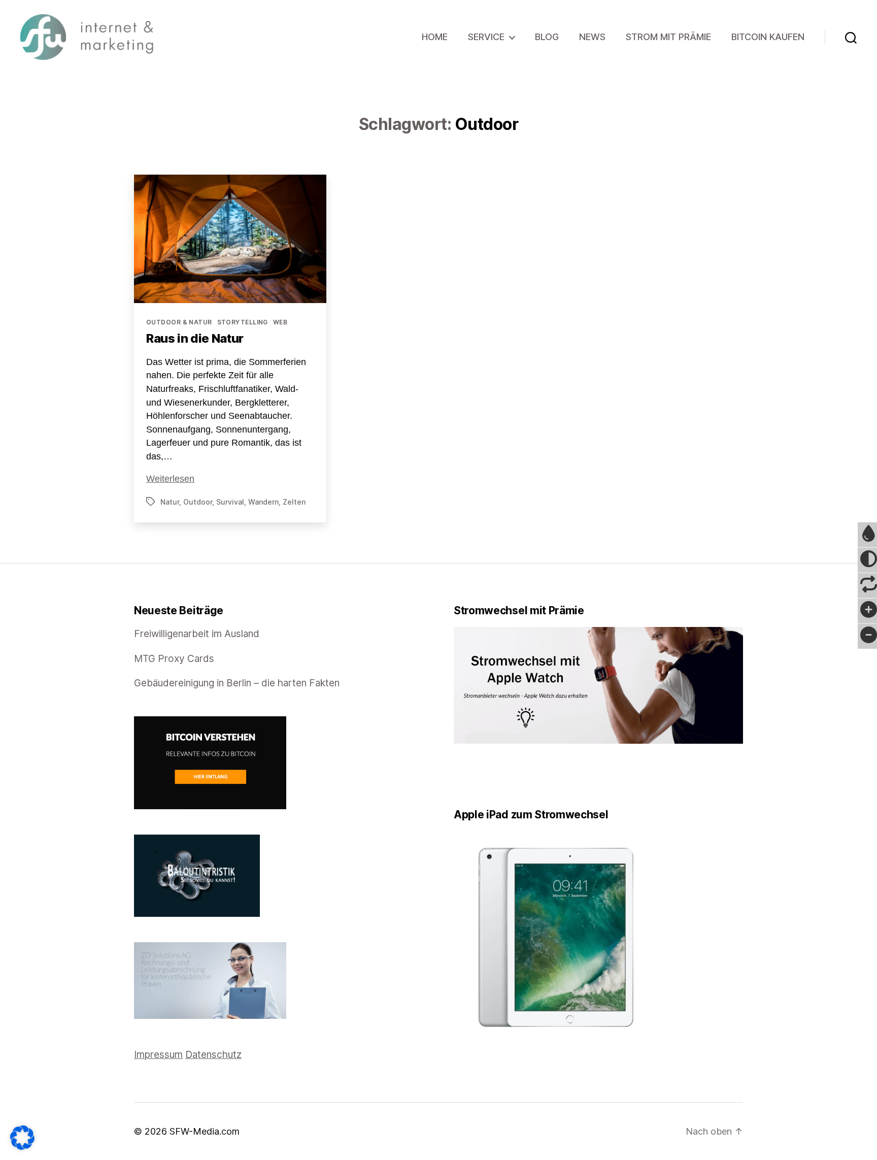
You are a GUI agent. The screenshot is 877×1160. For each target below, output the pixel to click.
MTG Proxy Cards (174, 659)
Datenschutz (213, 1054)
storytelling (242, 322)
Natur (169, 502)
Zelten (294, 502)
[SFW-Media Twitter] (464, 776)
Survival (230, 502)
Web (280, 322)
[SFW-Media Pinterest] (485, 776)
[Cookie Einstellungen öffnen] (22, 1137)
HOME (435, 36)
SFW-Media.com (205, 1131)
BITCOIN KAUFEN (767, 36)
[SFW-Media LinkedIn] (471, 776)
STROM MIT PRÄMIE (668, 36)
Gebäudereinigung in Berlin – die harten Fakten (237, 683)
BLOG (547, 36)
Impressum (158, 1054)
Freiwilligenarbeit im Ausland (196, 634)
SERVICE (486, 36)
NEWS (592, 36)
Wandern (263, 502)
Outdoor (197, 502)
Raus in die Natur (195, 338)
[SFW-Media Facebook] (457, 776)
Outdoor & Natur (179, 322)
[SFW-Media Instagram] (478, 776)
